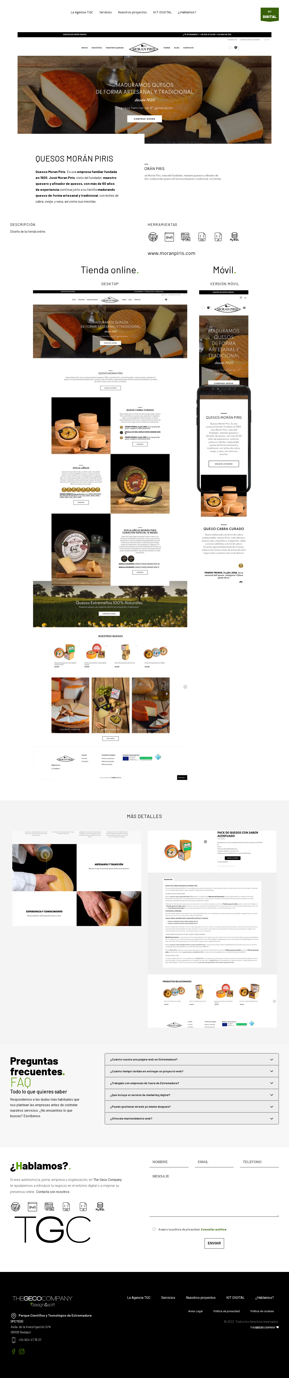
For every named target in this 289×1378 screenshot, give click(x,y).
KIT (270, 14)
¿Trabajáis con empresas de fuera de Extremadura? (144, 1083)
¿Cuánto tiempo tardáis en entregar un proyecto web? (146, 1071)
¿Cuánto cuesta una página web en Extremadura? (144, 1059)
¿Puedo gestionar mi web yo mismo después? (140, 1106)
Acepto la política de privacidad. (192, 1229)
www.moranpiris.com (171, 253)
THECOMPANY (263, 1327)
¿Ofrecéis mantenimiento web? (131, 1118)
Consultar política (213, 1229)
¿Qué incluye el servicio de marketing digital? (140, 1095)
